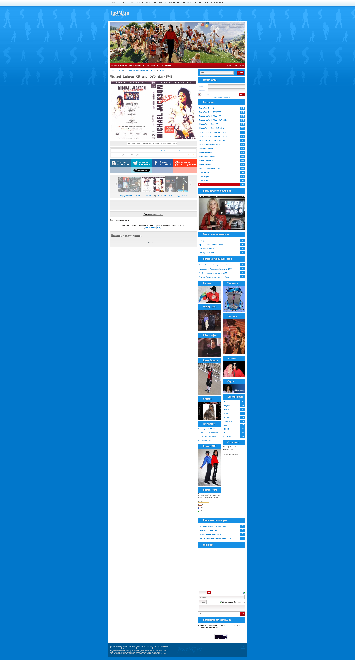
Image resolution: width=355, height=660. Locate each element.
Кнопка (155, 648)
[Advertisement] (153, 205)
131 (139, 196)
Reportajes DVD (205, 164)
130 (135, 196)
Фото (120, 70)
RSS (163, 65)
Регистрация (150, 65)
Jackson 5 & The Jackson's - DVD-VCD (215, 136)
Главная (113, 70)
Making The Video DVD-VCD (210, 168)
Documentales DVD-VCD (209, 152)
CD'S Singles (204, 176)
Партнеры (148, 648)
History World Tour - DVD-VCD (211, 128)
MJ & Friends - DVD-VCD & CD (212, 140)
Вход (158, 65)
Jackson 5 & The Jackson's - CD (212, 132)
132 (142, 196)
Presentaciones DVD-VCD (209, 160)
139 (168, 196)
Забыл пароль (218, 97)
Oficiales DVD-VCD (207, 148)
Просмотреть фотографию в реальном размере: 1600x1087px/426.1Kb (173, 150)
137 (161, 196)
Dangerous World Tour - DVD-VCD (213, 120)
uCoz (167, 646)
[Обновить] (244, 593)
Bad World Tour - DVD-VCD (210, 112)
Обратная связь (115, 648)
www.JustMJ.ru (142, 646)
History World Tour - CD (208, 124)
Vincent (120, 150)
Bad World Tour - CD (207, 108)
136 (157, 196)
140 (171, 196)
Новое (168, 65)
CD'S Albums (204, 172)
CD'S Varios (204, 180)
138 (164, 196)
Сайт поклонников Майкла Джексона (122, 646)
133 (146, 196)
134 (149, 196)
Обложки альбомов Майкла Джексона (140, 70)
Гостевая (140, 648)
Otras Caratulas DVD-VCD (209, 144)
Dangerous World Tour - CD (210, 116)
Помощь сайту (164, 648)
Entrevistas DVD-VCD (208, 156)
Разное (161, 70)
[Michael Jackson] (125, 13)
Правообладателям (129, 648)
